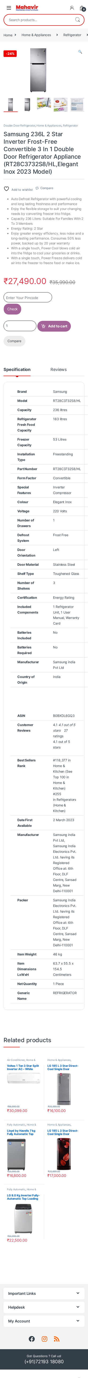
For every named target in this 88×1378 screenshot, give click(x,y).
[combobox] (37, 20)
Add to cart (57, 326)
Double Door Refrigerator (19, 125)
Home (8, 35)
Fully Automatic (16, 1124)
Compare (46, 188)
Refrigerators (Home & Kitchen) (64, 805)
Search (77, 20)
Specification (17, 369)
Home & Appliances (36, 35)
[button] (80, 52)
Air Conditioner (16, 1060)
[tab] (17, 371)
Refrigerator (72, 35)
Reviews (58, 369)
